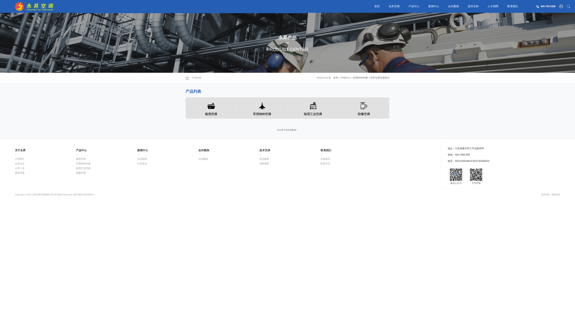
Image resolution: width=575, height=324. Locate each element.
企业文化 (20, 163)
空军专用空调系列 (379, 77)
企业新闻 (142, 159)
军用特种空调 (360, 77)
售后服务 (264, 159)
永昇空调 (394, 6)
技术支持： (546, 194)
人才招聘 (493, 6)
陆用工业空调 (83, 168)
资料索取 (264, 163)
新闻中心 (433, 6)
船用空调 (81, 159)
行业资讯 (142, 163)
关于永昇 (20, 150)
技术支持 (473, 6)
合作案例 (453, 6)
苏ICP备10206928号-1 (84, 194)
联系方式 (325, 163)
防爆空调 (81, 173)
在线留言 (325, 159)
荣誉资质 (20, 173)
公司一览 (20, 168)
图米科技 (556, 194)
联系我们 (512, 6)
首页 (377, 6)
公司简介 (20, 159)
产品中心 (413, 6)
